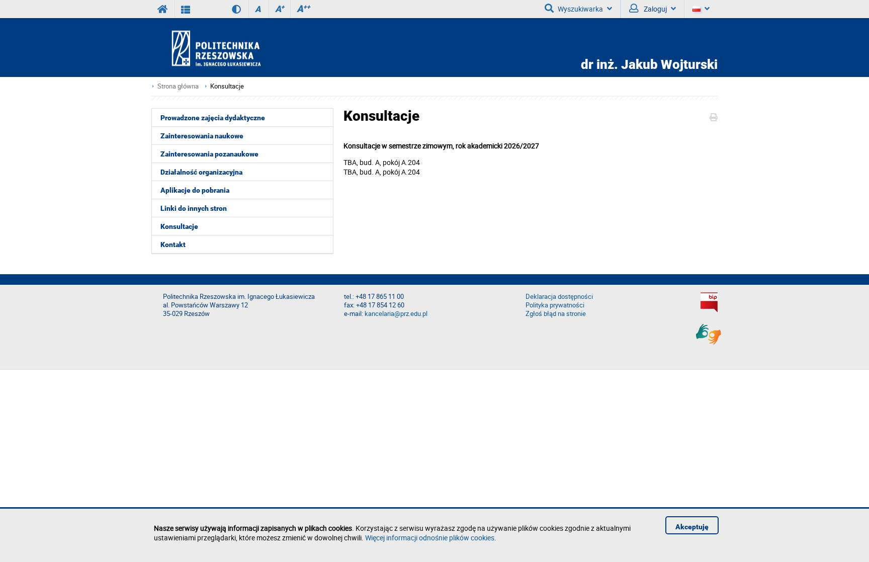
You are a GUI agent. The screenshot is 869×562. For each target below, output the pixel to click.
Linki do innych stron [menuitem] (193, 208)
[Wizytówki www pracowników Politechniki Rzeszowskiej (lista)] (186, 9)
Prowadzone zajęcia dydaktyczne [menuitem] (212, 118)
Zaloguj (654, 9)
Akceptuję (692, 527)
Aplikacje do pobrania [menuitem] (194, 190)
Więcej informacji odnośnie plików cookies (429, 537)
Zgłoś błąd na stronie (556, 313)
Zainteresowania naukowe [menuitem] (201, 136)
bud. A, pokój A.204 (390, 162)
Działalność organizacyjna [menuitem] (201, 172)
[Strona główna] (244, 48)
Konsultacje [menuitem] (179, 226)
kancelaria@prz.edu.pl (396, 313)
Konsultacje (227, 86)
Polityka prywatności (555, 305)
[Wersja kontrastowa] (229, 9)
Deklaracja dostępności (559, 296)
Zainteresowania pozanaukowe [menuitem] (209, 154)
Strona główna (178, 86)
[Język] (701, 9)
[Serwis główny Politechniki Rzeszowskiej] (163, 9)
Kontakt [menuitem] (173, 244)
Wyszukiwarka (580, 9)
